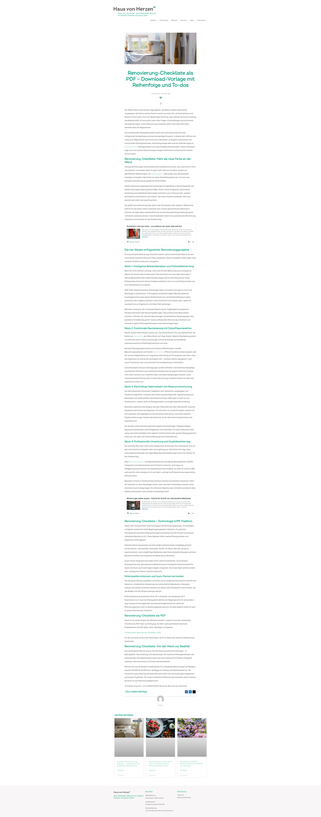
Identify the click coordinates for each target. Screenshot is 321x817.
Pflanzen (174, 20)
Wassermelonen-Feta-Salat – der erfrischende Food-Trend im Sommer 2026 (160, 763)
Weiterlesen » (121, 770)
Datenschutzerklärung (184, 797)
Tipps (192, 20)
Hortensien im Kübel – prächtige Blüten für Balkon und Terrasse (191, 763)
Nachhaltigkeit (157, 174)
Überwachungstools (137, 462)
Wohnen (153, 20)
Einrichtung (163, 20)
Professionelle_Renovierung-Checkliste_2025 (143, 633)
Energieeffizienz (131, 147)
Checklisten (201, 20)
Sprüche (184, 20)
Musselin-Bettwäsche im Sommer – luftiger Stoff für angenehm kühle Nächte (128, 763)
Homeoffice (138, 336)
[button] (186, 691)
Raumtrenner (158, 352)
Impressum (180, 795)
